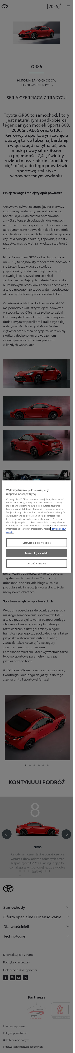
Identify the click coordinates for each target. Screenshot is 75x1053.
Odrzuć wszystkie (36, 563)
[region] (36, 526)
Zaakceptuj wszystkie (36, 552)
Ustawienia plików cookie (36, 542)
